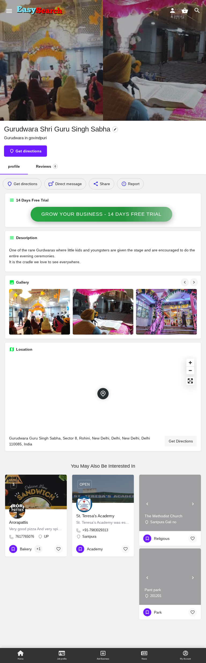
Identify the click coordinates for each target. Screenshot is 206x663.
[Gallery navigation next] (194, 282)
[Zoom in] (190, 363)
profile (14, 166)
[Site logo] (40, 10)
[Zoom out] (190, 370)
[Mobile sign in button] (172, 10)
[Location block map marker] (103, 393)
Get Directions (181, 441)
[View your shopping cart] (184, 10)
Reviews (46, 166)
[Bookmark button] (58, 549)
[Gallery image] (39, 312)
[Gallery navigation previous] (185, 282)
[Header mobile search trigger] (197, 10)
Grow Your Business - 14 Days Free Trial (101, 214)
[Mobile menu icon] (9, 11)
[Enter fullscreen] (190, 381)
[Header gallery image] (51, 60)
